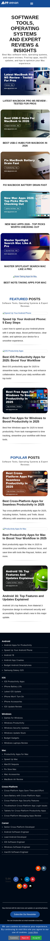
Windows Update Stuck (15, 733)
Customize (14, 938)
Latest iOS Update (12, 691)
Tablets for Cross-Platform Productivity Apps (25, 810)
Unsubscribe (17, 920)
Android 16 (9, 655)
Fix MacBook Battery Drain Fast (25, 185)
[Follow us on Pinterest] (32, 879)
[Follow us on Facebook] (15, 879)
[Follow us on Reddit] (38, 868)
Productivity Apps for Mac (16, 754)
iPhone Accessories (13, 701)
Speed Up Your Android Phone (18, 650)
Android (6, 641)
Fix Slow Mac (10, 769)
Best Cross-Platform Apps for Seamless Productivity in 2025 (23, 502)
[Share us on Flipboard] (25, 886)
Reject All (25, 938)
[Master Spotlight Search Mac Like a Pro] (25, 260)
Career (5, 823)
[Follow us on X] (21, 879)
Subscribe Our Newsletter (25, 914)
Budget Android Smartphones (17, 665)
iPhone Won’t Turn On (14, 696)
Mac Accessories (12, 774)
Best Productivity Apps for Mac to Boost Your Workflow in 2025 (24, 536)
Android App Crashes (14, 660)
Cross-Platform (10, 787)
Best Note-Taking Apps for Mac (25, 282)
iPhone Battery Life (13, 686)
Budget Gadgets (11, 738)
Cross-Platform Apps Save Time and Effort (24, 790)
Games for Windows (13, 718)
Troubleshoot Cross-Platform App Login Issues (25, 805)
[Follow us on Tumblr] (43, 868)
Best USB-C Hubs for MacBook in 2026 (25, 144)
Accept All (36, 938)
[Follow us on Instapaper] (30, 886)
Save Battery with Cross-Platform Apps (22, 795)
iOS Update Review (13, 706)
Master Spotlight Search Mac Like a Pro (25, 267)
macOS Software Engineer (16, 852)
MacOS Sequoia (11, 764)
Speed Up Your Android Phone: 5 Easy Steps (24, 320)
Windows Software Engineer (17, 847)
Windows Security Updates (16, 728)
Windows (6, 714)
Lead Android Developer (15, 837)
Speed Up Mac (11, 759)
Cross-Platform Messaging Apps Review (22, 815)
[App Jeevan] (9, 3)
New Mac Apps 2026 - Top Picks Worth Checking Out (25, 225)
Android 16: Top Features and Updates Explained (23, 597)
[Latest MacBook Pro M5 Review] (25, 95)
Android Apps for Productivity (18, 645)
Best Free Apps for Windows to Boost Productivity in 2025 (24, 419)
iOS (4, 677)
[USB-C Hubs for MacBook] (25, 137)
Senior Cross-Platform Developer (19, 827)
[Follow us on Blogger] (19, 886)
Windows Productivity (14, 723)
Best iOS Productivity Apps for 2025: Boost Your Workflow (24, 358)
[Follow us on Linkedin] (27, 879)
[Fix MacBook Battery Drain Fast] (25, 179)
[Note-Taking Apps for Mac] (25, 276)
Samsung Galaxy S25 (14, 670)
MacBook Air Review (13, 779)
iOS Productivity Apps (14, 681)
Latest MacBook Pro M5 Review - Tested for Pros (25, 102)
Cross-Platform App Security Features (21, 800)
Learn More (33, 932)
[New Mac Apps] (25, 218)
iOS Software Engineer (14, 842)
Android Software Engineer (16, 832)
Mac (4, 750)
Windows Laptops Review (16, 743)
